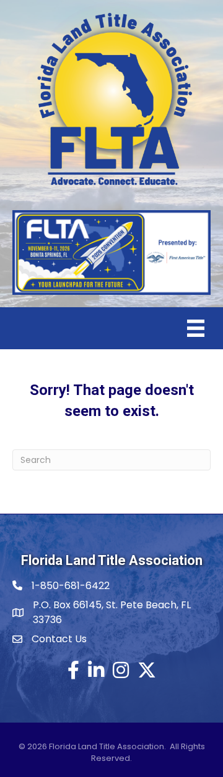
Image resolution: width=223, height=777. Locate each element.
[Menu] (196, 328)
